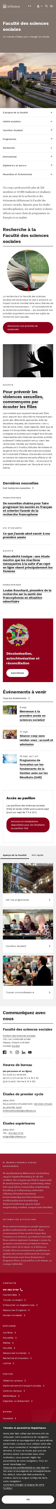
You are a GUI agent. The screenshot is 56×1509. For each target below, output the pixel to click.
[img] (11, 6)
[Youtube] (30, 1052)
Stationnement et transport (22, 1385)
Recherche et (15, 1358)
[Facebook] (4, 1052)
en (29, 6)
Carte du (12, 1390)
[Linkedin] (23, 1052)
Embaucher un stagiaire (18, 1305)
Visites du (13, 1380)
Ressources (14, 1310)
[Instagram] (17, 1052)
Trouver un (12, 1300)
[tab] (14, 856)
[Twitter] (11, 1052)
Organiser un (16, 1401)
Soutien (12, 1315)
